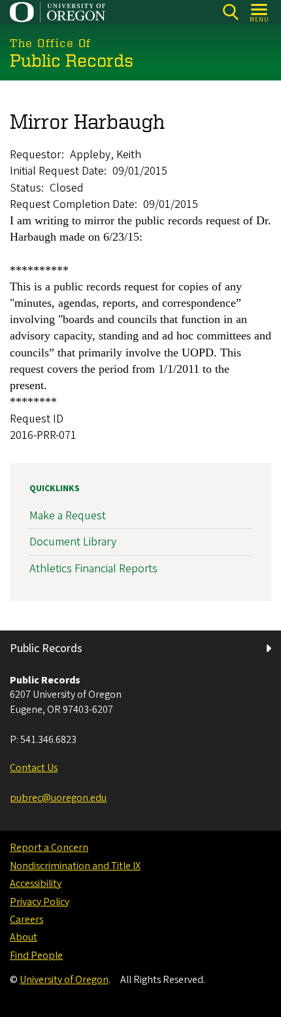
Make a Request (67, 516)
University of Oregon (64, 980)
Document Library (72, 542)
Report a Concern (49, 847)
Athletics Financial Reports (93, 568)
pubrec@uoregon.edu (58, 798)
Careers (26, 919)
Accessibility (35, 883)
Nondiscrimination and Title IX (75, 866)
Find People (36, 955)
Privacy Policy (39, 902)
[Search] (230, 12)
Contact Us (34, 768)
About (23, 937)
